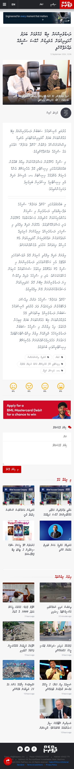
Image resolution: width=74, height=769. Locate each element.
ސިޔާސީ (53, 4)
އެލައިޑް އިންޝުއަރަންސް (37, 357)
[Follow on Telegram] (20, 749)
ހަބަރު (41, 4)
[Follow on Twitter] (27, 749)
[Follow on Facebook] (34, 749)
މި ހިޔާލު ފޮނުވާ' (11, 469)
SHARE (8, 762)
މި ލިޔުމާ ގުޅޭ (64, 480)
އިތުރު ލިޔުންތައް (63, 577)
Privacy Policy (51, 765)
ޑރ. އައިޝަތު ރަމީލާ (52, 371)
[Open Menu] (4, 4)
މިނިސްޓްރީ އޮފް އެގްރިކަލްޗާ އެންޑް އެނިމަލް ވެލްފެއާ (40, 364)
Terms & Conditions (35, 765)
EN (13, 4)
